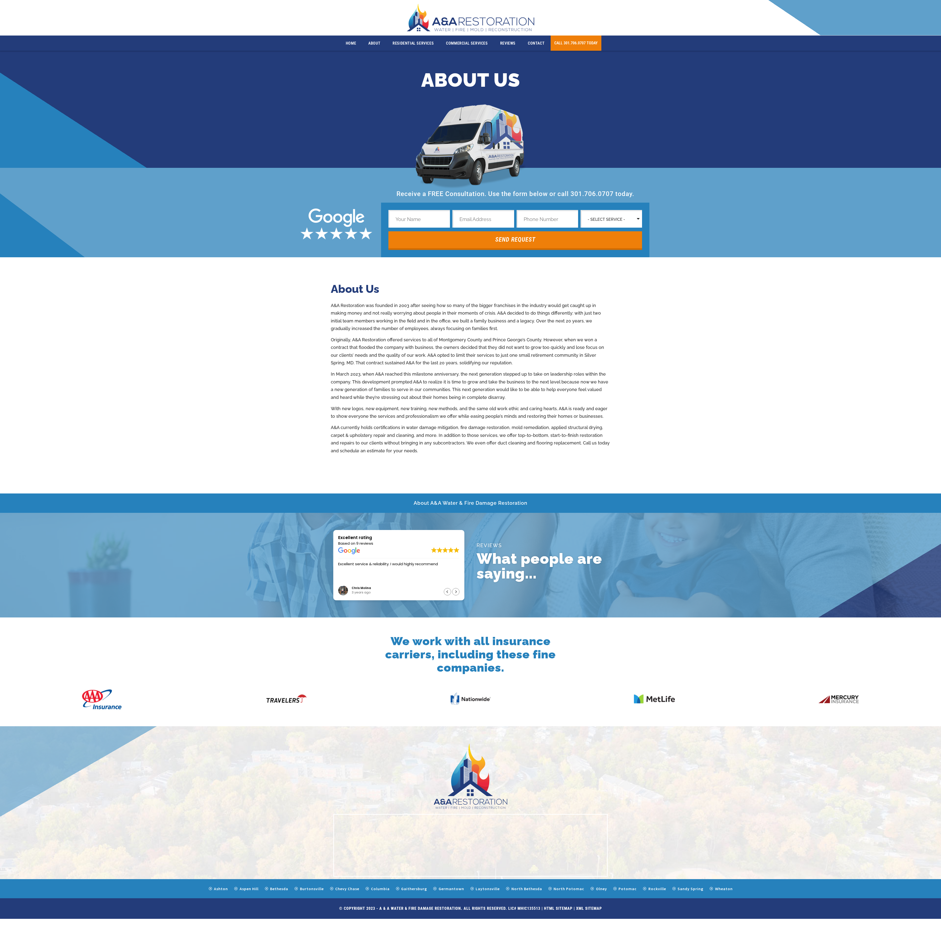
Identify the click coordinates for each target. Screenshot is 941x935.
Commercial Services (467, 43)
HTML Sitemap (558, 908)
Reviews (508, 43)
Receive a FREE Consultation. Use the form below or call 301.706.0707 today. (515, 193)
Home (351, 43)
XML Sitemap (589, 908)
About (374, 43)
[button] (455, 591)
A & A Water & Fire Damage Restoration (420, 908)
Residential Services (413, 43)
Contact (536, 43)
